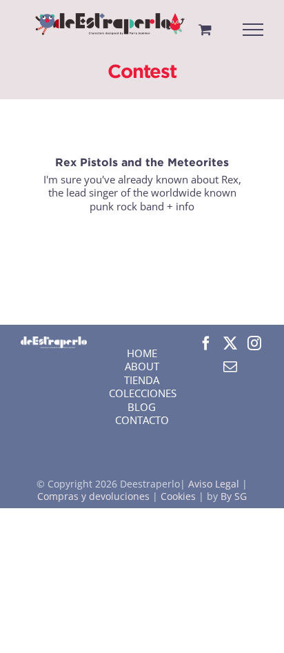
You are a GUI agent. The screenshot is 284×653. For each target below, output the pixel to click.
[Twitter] (230, 343)
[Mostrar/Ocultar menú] (253, 29)
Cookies (178, 496)
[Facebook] (206, 343)
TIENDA (141, 380)
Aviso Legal (215, 483)
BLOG (142, 407)
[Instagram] (254, 343)
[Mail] (230, 367)
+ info (180, 206)
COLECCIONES (142, 393)
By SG (234, 496)
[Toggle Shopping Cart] (205, 29)
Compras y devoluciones (93, 496)
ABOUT (142, 366)
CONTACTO (142, 420)
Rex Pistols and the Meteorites (142, 162)
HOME (142, 353)
